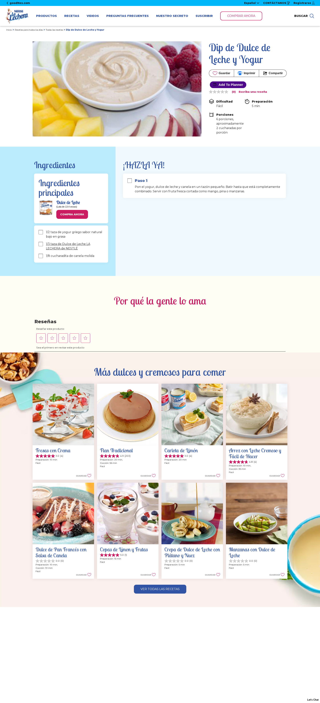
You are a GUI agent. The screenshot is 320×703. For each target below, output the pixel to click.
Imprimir (249, 73)
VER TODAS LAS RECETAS (160, 589)
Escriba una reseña (253, 91)
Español (250, 3)
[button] (72, 214)
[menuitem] (46, 16)
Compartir (276, 73)
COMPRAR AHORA (241, 16)
